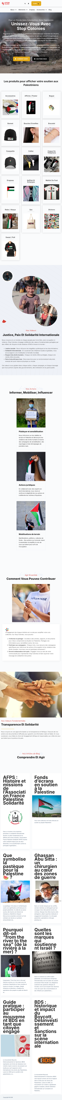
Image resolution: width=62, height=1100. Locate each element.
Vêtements (21, 10)
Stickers (51, 209)
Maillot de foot (52, 180)
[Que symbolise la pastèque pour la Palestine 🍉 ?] (15, 892)
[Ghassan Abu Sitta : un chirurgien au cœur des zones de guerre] (46, 892)
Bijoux (12, 10)
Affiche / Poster (31, 96)
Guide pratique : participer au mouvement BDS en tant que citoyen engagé (14, 1016)
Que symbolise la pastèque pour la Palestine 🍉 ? (14, 866)
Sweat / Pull (10, 237)
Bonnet (10, 123)
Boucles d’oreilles (31, 123)
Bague (51, 96)
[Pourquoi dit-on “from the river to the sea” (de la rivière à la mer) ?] (15, 966)
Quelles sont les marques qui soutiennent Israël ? (45, 939)
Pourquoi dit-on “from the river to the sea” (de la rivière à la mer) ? (15, 940)
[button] (25, 3)
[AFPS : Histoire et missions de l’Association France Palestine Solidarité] (15, 817)
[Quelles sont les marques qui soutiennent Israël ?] (46, 962)
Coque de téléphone (51, 152)
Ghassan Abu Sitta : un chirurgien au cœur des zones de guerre (45, 866)
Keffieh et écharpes (31, 181)
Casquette (10, 151)
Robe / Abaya (10, 209)
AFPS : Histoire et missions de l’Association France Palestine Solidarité (14, 790)
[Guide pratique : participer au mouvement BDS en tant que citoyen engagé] (15, 1046)
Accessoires (41, 10)
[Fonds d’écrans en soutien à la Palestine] (46, 806)
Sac (31, 209)
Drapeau (32, 10)
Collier (31, 151)
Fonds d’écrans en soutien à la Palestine (46, 785)
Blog (50, 10)
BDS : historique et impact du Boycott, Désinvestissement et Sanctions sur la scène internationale (46, 1024)
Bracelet (51, 123)
